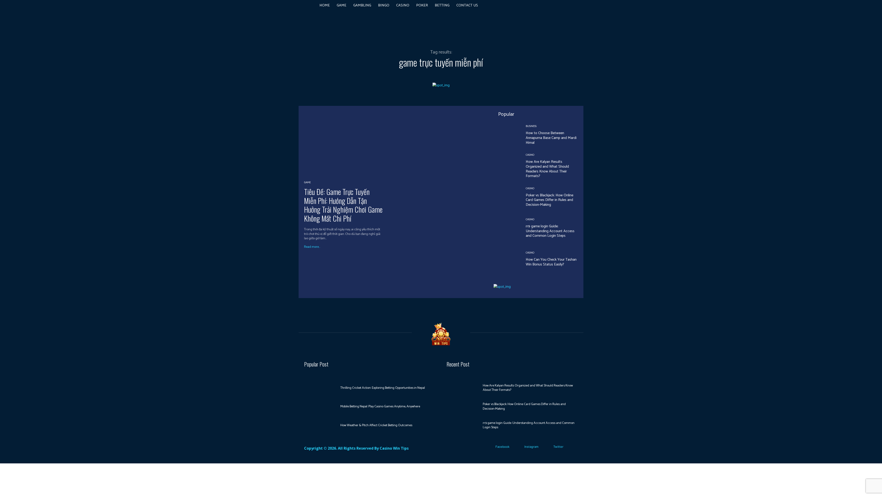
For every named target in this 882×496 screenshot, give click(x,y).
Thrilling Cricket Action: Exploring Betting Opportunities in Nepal (382, 388)
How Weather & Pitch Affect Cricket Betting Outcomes (376, 425)
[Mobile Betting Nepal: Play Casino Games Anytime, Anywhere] (320, 406)
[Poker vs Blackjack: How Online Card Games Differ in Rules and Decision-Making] (506, 197)
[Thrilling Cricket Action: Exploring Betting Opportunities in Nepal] (320, 388)
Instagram (531, 446)
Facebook (502, 446)
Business (531, 126)
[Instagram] (518, 447)
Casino (530, 155)
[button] (552, 5)
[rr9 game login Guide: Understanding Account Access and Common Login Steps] (506, 228)
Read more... (312, 247)
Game (307, 182)
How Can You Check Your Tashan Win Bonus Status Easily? (551, 262)
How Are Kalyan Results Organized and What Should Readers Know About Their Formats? (547, 169)
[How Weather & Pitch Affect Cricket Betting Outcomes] (320, 425)
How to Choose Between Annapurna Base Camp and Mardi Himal (551, 138)
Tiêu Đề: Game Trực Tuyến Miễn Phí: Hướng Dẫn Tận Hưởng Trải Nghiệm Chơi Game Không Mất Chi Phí (343, 204)
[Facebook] (489, 447)
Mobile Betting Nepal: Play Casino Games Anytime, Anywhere (380, 406)
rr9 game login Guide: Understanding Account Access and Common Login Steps (550, 231)
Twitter (558, 446)
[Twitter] (547, 447)
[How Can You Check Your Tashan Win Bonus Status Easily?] (506, 259)
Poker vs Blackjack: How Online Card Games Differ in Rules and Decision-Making (549, 200)
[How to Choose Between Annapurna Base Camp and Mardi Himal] (506, 135)
